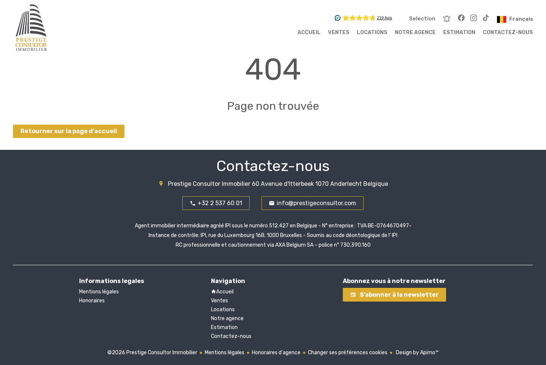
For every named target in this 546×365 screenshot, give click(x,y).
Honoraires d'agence (276, 352)
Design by (417, 352)
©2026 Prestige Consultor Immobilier (152, 352)
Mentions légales (224, 352)
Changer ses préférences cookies (347, 352)
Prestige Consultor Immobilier (209, 183)
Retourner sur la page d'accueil (68, 131)
